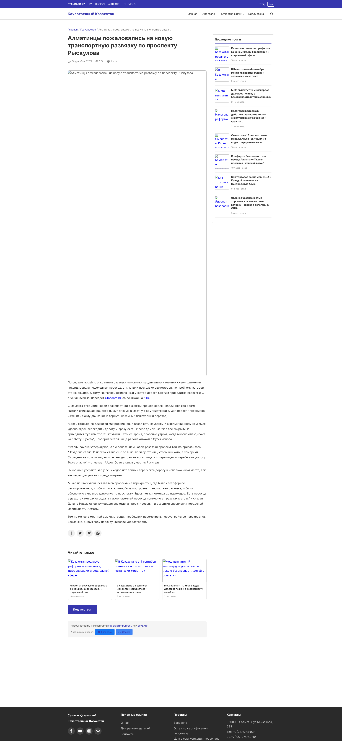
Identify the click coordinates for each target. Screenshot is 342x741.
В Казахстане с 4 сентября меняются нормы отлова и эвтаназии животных (247, 73)
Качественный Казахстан (91, 14)
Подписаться (82, 609)
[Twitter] (80, 533)
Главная (192, 14)
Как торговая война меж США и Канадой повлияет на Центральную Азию (251, 180)
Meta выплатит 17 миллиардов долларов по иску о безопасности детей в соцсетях (251, 93)
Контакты (127, 734)
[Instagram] (89, 731)
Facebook (106, 631)
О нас (125, 722)
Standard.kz (113, 398)
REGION (100, 4)
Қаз (271, 4)
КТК (146, 398)
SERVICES (130, 4)
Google (126, 631)
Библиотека (256, 14)
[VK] (98, 731)
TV (90, 4)
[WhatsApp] (98, 533)
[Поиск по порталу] (271, 14)
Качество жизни (231, 14)
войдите (142, 625)
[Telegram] (89, 533)
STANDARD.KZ (76, 4)
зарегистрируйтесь (120, 625)
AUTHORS (114, 4)
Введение (180, 722)
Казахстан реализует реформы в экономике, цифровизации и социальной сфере (250, 52)
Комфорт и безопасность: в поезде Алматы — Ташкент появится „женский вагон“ (248, 160)
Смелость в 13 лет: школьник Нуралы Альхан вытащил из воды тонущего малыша (249, 139)
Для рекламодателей (136, 728)
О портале (208, 14)
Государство (88, 29)
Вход (262, 4)
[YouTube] (80, 731)
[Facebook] (71, 533)
